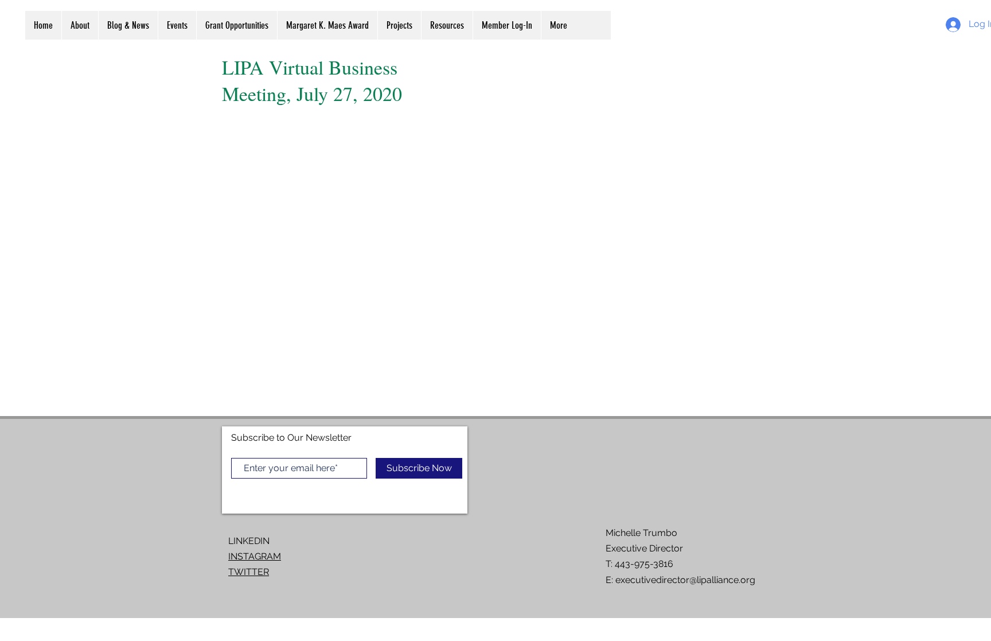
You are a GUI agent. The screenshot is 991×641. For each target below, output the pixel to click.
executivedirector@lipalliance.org (685, 579)
